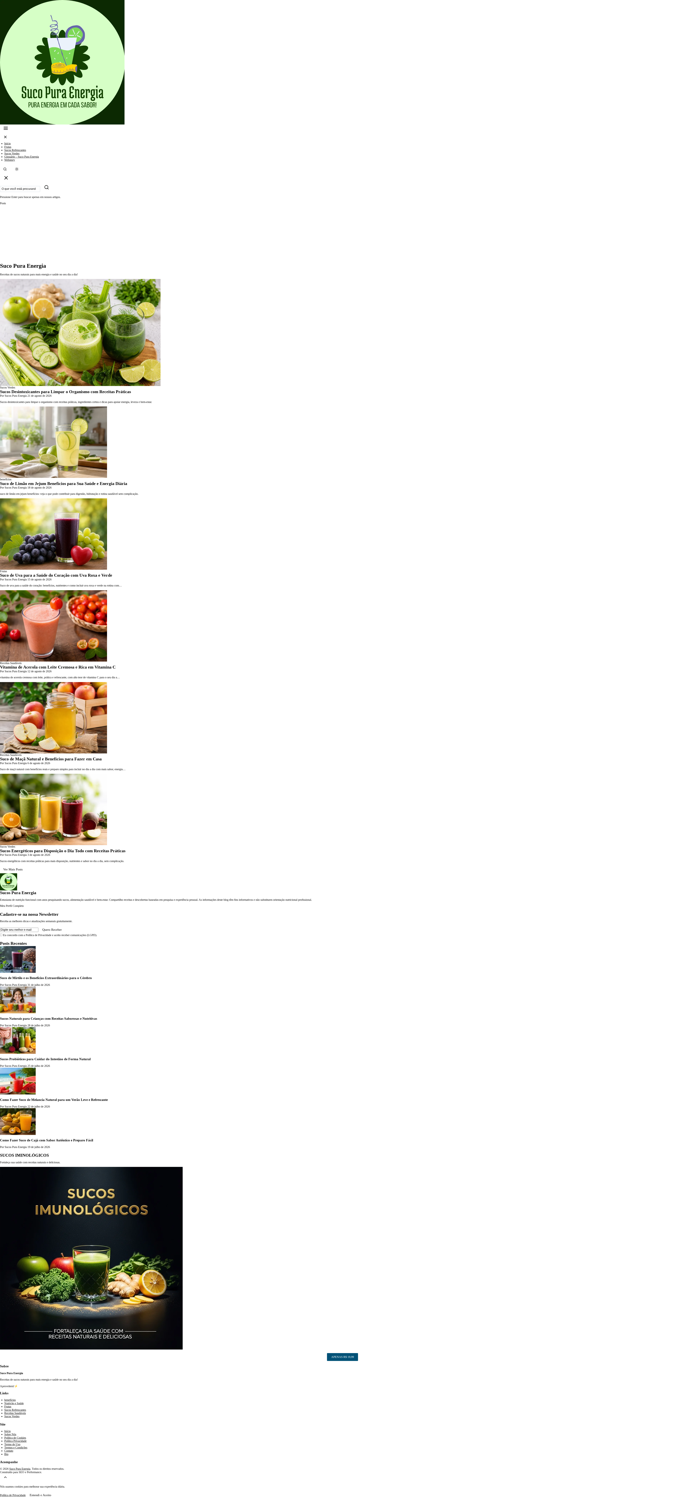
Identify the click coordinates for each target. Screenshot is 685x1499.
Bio (6, 1454)
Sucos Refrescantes (15, 150)
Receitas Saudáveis (15, 1413)
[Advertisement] (342, 234)
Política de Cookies (15, 1437)
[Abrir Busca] (5, 170)
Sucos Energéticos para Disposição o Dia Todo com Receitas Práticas (62, 850)
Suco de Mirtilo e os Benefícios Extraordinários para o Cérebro (46, 978)
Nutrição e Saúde (14, 1403)
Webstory (9, 159)
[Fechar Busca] (6, 179)
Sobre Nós (10, 1434)
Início (7, 143)
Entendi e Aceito (40, 1495)
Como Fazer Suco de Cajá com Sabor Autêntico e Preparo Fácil (46, 1140)
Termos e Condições (15, 1447)
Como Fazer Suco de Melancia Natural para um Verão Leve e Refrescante (54, 1100)
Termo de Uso (12, 1444)
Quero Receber (52, 929)
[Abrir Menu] (5, 129)
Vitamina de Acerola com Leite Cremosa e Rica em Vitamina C (58, 667)
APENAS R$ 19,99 (342, 1357)
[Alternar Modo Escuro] (17, 170)
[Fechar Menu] (5, 138)
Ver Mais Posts (13, 869)
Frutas (7, 146)
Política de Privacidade (13, 1495)
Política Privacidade (15, 1440)
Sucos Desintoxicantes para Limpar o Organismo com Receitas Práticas (65, 391)
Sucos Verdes (11, 153)
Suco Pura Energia (19, 1468)
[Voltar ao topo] (5, 1478)
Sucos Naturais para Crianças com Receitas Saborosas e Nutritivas (48, 1018)
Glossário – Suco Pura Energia (21, 156)
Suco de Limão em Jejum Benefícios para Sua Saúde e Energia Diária (63, 483)
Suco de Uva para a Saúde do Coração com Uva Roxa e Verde (56, 575)
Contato (8, 1450)
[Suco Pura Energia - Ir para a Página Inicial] (342, 62)
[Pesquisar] (46, 188)
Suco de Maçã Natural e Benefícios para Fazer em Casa (51, 759)
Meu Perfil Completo (12, 905)
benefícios (10, 1399)
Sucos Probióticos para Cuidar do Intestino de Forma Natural (45, 1059)
